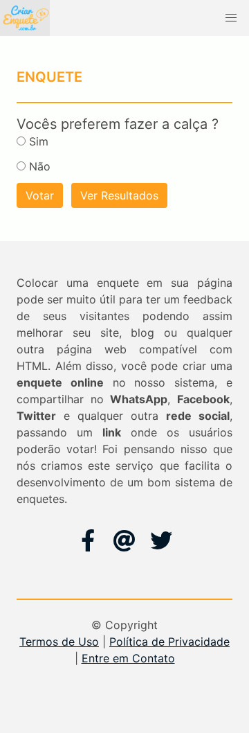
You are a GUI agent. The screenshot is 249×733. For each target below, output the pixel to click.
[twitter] (161, 540)
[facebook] (87, 540)
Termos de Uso (59, 641)
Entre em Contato (128, 658)
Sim (38, 141)
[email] (124, 540)
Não (39, 166)
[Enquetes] (25, 18)
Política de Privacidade (169, 641)
